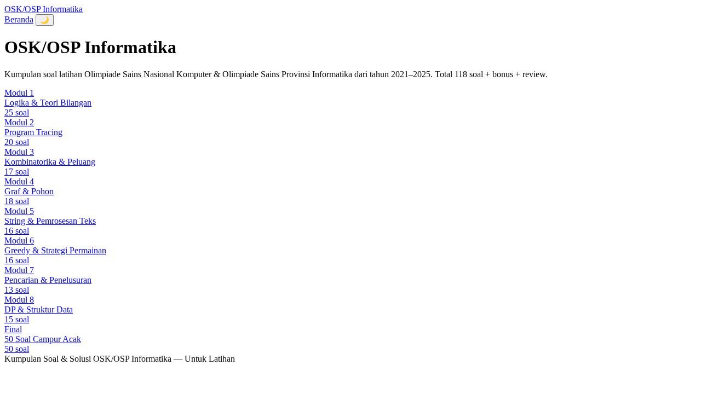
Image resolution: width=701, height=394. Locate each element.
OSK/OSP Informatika (43, 9)
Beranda (18, 19)
